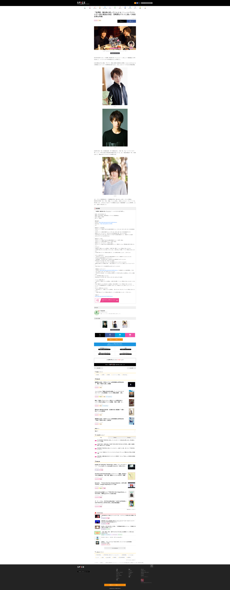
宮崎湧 (108, 374)
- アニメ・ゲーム (118, 575)
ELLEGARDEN (122, 557)
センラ (97, 557)
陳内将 (97, 374)
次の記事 (131, 368)
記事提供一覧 (143, 570)
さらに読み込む (115, 548)
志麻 (103, 557)
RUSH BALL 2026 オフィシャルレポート (111, 554)
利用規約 (142, 575)
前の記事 (98, 368)
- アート (117, 576)
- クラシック (118, 573)
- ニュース (130, 570)
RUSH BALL (98, 554)
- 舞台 (117, 570)
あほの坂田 (108, 557)
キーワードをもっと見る (130, 559)
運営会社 (142, 569)
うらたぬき (131, 554)
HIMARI (114, 557)
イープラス (96, 562)
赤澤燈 (103, 374)
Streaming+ (125, 374)
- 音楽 (117, 569)
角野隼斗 (129, 557)
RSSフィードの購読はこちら (115, 339)
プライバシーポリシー (144, 576)
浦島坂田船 (124, 554)
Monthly (128, 437)
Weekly (115, 437)
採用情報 (142, 573)
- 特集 (129, 576)
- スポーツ (117, 578)
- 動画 (129, 569)
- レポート (130, 573)
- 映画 (117, 579)
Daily (101, 437)
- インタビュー (130, 572)
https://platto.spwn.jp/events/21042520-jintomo (108, 222)
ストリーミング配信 (116, 374)
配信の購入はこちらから (108, 300)
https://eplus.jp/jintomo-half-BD (106, 223)
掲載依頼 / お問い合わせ (145, 572)
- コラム (129, 575)
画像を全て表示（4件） (115, 53)
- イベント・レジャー (119, 572)
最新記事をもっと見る (130, 509)
